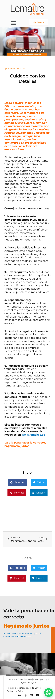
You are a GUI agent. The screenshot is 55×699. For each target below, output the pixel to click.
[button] (13, 22)
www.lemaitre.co (33, 434)
